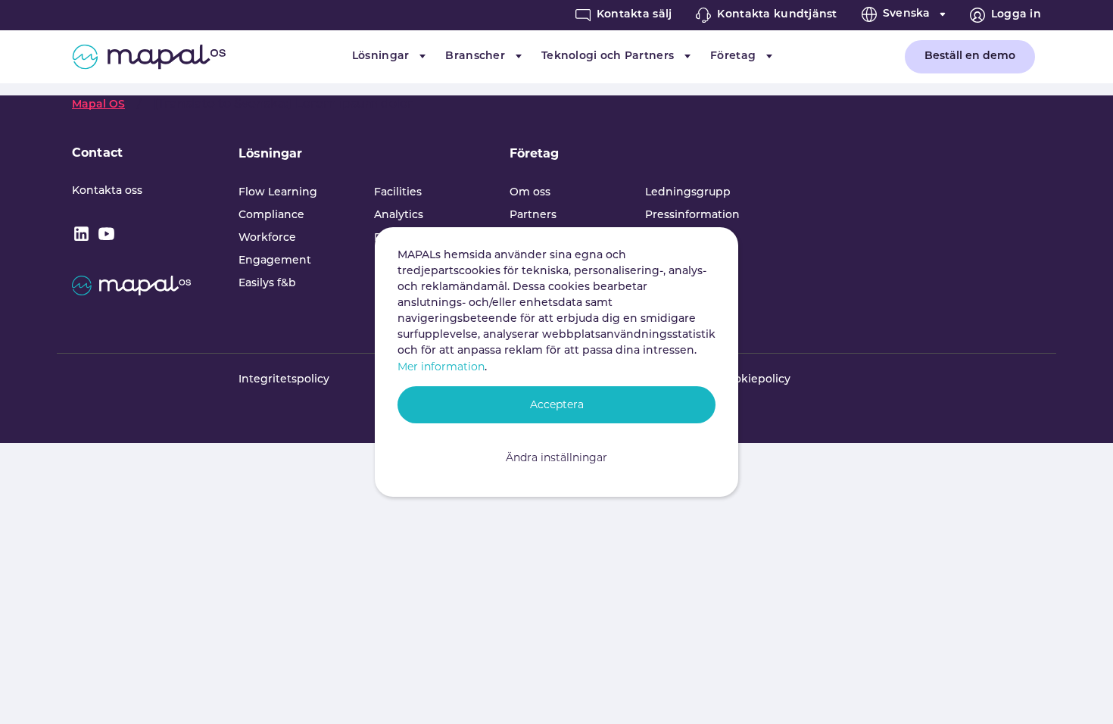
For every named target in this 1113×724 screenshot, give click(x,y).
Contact (97, 152)
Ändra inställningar (556, 457)
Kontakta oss (107, 191)
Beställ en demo (969, 56)
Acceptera (557, 404)
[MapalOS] (149, 56)
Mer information (441, 366)
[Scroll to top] (1080, 691)
